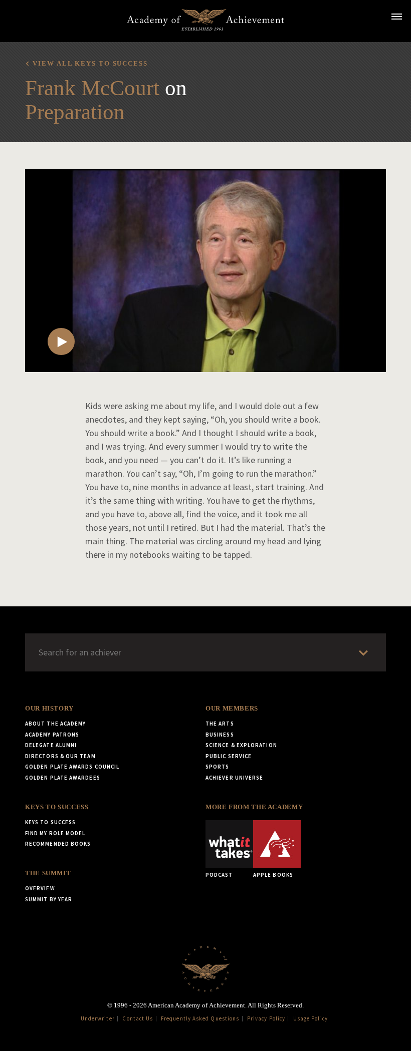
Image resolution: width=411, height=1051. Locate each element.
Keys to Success (56, 807)
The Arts (220, 723)
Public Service (229, 756)
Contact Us (137, 1018)
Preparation (75, 112)
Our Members (232, 708)
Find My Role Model (55, 833)
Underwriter (98, 1018)
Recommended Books (58, 843)
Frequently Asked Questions (200, 1018)
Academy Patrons (52, 734)
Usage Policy (310, 1018)
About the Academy (55, 723)
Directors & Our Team (60, 756)
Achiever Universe (234, 777)
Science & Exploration (241, 745)
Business (220, 734)
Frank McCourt (92, 88)
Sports (217, 766)
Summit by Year (48, 899)
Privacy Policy (266, 1018)
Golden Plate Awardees (62, 777)
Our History (49, 708)
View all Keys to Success (90, 63)
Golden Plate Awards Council (72, 766)
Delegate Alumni (51, 745)
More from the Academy (254, 807)
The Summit (48, 873)
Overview (40, 888)
